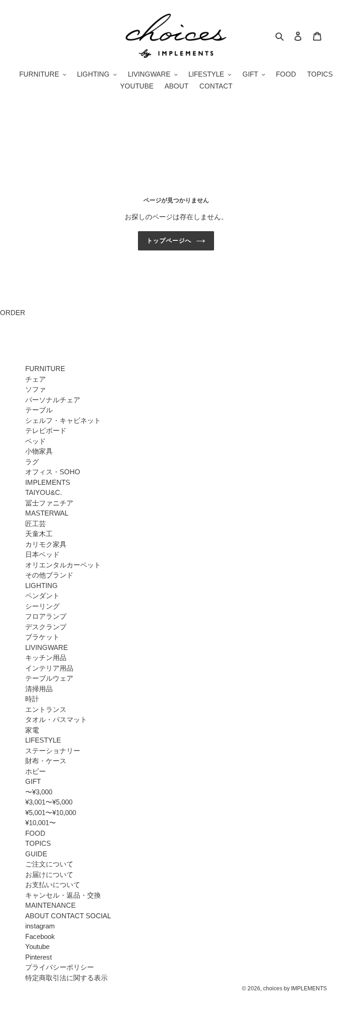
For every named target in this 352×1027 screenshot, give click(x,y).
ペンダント (42, 596)
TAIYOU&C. (43, 492)
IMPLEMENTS (47, 482)
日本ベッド (42, 554)
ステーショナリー (52, 751)
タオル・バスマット (56, 719)
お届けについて (49, 874)
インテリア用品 (49, 668)
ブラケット (42, 637)
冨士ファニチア (49, 503)
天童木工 (39, 534)
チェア (35, 379)
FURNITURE (45, 368)
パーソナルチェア (52, 400)
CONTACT (67, 916)
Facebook (40, 936)
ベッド (35, 441)
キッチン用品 (45, 657)
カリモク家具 (45, 544)
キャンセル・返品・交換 (63, 895)
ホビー (35, 771)
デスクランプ (45, 627)
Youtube (37, 946)
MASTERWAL (46, 513)
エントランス (45, 709)
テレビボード (45, 430)
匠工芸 (35, 523)
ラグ (32, 462)
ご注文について (49, 864)
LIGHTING (41, 585)
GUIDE (36, 854)
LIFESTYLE (43, 740)
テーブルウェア (49, 678)
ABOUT (37, 916)
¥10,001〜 (40, 823)
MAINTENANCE (50, 905)
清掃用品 (39, 689)
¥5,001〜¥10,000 (50, 812)
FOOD (35, 833)
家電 (32, 730)
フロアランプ (45, 616)
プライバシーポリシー (59, 967)
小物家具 (39, 451)
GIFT (33, 781)
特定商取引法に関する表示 (66, 978)
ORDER (12, 312)
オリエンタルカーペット (63, 565)
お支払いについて (52, 884)
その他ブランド (49, 575)
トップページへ (169, 240)
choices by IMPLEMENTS (295, 988)
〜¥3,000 (38, 792)
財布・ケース (45, 761)
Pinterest (38, 957)
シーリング (42, 606)
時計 (32, 699)
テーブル (39, 410)
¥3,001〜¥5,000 (48, 802)
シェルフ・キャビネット (63, 420)
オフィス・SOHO (52, 472)
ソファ (35, 389)
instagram (40, 926)
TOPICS (38, 843)
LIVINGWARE (46, 647)
